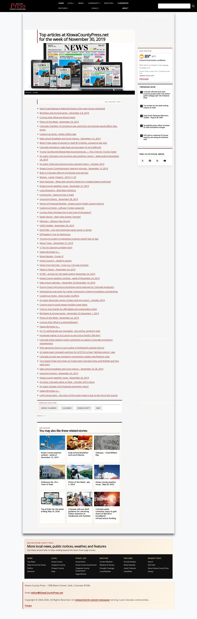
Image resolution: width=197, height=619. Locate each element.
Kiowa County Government (86, 565)
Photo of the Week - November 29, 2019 (59, 121)
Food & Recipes (130, 562)
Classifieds (123, 3)
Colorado (67, 408)
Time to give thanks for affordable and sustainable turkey (68, 309)
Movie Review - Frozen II (51, 256)
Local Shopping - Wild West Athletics (58, 190)
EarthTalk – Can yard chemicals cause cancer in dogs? (66, 229)
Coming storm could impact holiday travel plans (63, 304)
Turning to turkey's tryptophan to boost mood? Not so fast (69, 238)
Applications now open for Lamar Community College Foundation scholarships (79, 291)
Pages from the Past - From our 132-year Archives (64, 265)
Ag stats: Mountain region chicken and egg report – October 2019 (72, 300)
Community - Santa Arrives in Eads (57, 194)
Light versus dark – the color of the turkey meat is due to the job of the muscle (79, 395)
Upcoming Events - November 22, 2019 (59, 373)
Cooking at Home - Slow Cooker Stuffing (59, 295)
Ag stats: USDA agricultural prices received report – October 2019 (72, 164)
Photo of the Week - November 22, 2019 (59, 317)
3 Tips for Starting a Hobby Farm (56, 247)
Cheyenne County (58, 565)
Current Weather (106, 562)
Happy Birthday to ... (50, 251)
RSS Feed (151, 565)
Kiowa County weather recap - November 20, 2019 (64, 377)
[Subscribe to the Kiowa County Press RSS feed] (157, 160)
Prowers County (57, 568)
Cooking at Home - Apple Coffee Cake (58, 134)
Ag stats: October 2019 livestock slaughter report (64, 386)
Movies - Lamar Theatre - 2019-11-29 (58, 177)
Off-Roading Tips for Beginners (55, 234)
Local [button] (70, 3)
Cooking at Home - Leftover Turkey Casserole (62, 207)
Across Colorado (49, 408)
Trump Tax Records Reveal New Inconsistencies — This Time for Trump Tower (78, 151)
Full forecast (144, 79)
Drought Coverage (107, 568)
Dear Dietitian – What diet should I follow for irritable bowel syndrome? (75, 181)
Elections (30, 571)
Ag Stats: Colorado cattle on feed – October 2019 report (67, 382)
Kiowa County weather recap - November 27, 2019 (64, 186)
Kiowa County (84, 408)
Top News (31, 562)
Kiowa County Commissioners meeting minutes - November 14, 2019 (74, 168)
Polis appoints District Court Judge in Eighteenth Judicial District (72, 347)
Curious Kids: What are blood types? (57, 117)
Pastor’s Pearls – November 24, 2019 (57, 269)
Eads (98, 408)
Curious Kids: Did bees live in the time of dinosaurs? (65, 212)
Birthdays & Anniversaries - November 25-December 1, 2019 (69, 313)
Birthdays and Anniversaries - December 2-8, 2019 (64, 112)
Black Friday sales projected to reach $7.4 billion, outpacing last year (73, 142)
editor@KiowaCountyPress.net (47, 592)
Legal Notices (81, 574)
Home (61, 3)
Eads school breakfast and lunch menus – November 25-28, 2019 (71, 368)
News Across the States (36, 565)
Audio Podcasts (130, 568)
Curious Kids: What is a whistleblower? (59, 322)
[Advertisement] (155, 251)
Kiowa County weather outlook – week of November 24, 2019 (70, 278)
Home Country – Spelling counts (56, 260)
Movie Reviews (129, 565)
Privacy (150, 571)
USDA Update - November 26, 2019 (57, 225)
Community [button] (93, 3)
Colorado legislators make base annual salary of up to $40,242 (70, 147)
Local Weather (105, 571)
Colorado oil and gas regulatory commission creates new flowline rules (75, 356)
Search (150, 562)
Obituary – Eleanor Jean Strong (55, 221)
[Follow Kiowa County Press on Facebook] (150, 160)
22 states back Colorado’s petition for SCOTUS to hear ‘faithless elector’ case (77, 352)
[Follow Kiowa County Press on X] (142, 160)
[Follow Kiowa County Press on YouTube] (164, 160)
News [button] (80, 3)
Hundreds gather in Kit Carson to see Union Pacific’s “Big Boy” (70, 335)
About (125, 8)
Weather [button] (108, 3)
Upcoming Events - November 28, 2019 (59, 199)
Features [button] (62, 8)
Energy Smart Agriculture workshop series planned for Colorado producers (77, 287)
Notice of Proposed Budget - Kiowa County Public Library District (72, 203)
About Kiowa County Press (158, 568)
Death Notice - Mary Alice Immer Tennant (60, 216)
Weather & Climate (107, 565)
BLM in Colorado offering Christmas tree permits (64, 172)
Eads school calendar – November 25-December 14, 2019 (67, 282)
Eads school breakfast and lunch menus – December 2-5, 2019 (70, 138)
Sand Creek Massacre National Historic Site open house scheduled (72, 108)
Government (80, 562)
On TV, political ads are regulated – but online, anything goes (70, 330)
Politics (30, 568)
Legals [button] (95, 8)
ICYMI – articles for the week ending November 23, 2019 (67, 273)
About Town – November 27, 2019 (56, 243)
